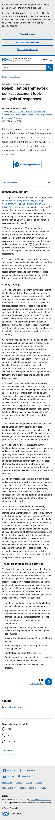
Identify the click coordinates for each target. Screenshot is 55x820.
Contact (29, 783)
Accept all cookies (27, 34)
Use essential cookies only (27, 42)
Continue (8, 751)
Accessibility (7, 783)
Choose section (10, 183)
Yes (9, 729)
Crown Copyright (9, 788)
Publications (15, 77)
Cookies (39, 783)
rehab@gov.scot (16, 707)
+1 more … (17, 118)
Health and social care (30, 115)
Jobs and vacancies (28, 788)
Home (4, 77)
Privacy (43, 788)
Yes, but (11, 741)
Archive (19, 783)
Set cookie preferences (27, 49)
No (8, 735)
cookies (13, 4)
